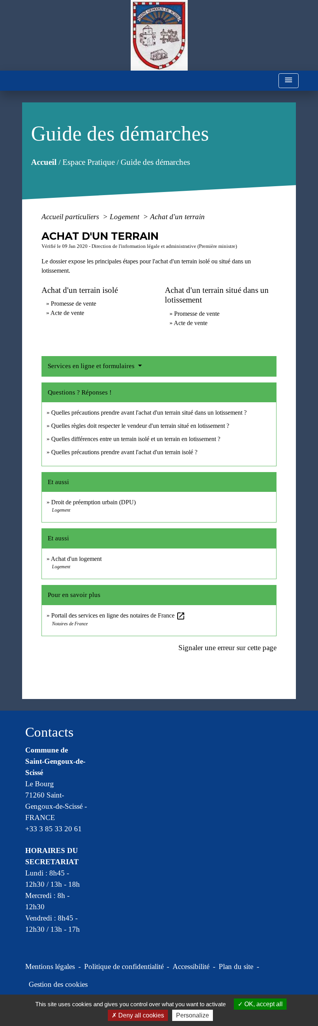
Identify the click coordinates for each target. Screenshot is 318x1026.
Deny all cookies (140, 1015)
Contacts (49, 732)
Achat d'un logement (76, 558)
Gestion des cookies (58, 984)
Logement (125, 217)
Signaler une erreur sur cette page (227, 648)
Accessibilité (191, 966)
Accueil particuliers (71, 217)
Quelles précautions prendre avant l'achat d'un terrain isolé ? (125, 452)
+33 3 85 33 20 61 (53, 829)
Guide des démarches (155, 161)
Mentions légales (50, 966)
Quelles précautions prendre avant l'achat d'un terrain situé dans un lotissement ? (149, 412)
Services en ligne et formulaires (92, 366)
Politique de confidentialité (124, 966)
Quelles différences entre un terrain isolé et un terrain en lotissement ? (135, 439)
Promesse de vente (73, 303)
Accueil (44, 161)
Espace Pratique (88, 161)
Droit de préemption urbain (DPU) (93, 502)
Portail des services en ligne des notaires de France (118, 615)
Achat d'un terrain (177, 217)
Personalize (192, 1015)
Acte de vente (67, 313)
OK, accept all (263, 1004)
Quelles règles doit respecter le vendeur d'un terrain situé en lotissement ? (140, 425)
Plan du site (236, 966)
